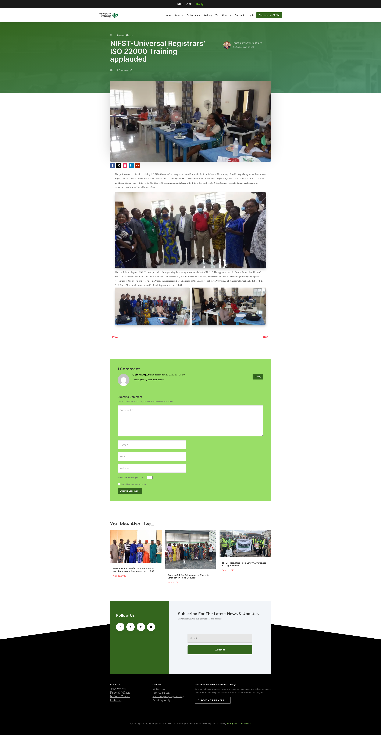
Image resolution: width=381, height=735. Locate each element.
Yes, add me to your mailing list (133, 484)
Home (168, 15)
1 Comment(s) (124, 70)
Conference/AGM (269, 15)
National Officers (120, 693)
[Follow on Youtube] (137, 165)
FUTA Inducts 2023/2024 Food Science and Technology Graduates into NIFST (133, 570)
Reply (258, 376)
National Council (120, 696)
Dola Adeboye (253, 42)
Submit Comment (129, 491)
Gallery (208, 15)
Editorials (192, 15)
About (225, 15)
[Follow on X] (118, 165)
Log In (251, 15)
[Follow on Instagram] (125, 165)
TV (217, 15)
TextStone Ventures (239, 723)
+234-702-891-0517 (161, 692)
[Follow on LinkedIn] (131, 165)
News (177, 15)
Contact (239, 15)
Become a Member (212, 700)
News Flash (125, 35)
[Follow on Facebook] (112, 165)
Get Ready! (197, 4)
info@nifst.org (159, 689)
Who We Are (118, 689)
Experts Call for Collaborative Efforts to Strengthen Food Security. (188, 576)
